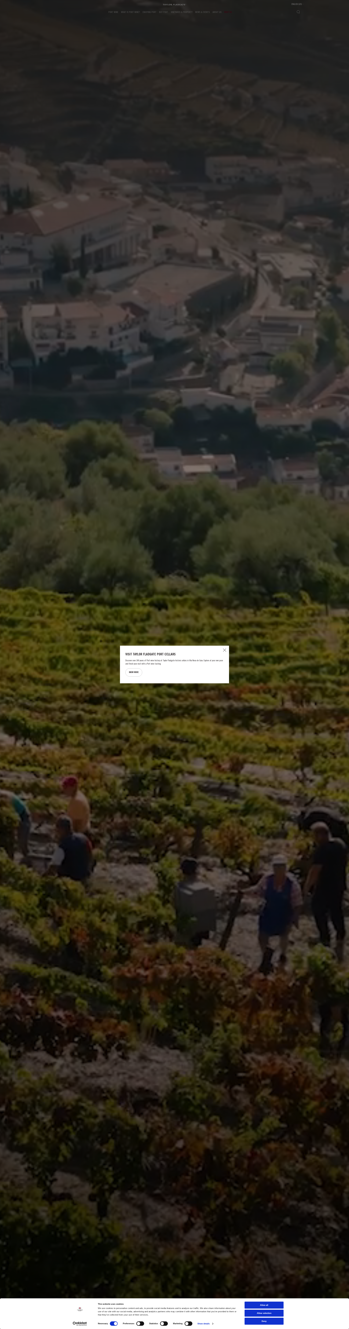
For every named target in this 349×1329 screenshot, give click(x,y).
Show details (203, 1323)
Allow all (264, 1305)
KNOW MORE (134, 672)
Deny (264, 1321)
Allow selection (264, 1313)
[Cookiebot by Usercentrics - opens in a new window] (80, 1324)
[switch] (140, 1323)
